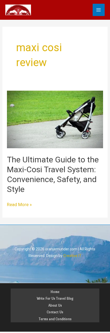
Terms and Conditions (55, 319)
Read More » (19, 204)
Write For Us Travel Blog (55, 298)
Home (55, 292)
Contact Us (55, 312)
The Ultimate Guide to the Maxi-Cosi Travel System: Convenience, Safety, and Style (53, 174)
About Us (55, 305)
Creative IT (72, 256)
